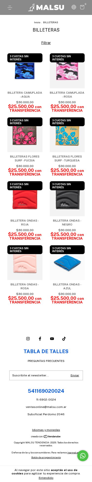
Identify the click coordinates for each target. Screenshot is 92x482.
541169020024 (46, 391)
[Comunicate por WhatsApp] (82, 455)
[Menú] (10, 8)
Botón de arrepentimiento (46, 457)
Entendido (46, 478)
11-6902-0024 (46, 399)
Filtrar (46, 43)
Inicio (37, 22)
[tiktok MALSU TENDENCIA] (64, 339)
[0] (81, 8)
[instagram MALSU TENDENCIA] (28, 339)
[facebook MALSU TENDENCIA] (40, 339)
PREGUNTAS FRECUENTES (46, 361)
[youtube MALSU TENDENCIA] (52, 339)
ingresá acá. (74, 452)
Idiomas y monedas (46, 430)
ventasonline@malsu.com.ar (46, 407)
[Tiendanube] (46, 437)
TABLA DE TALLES (46, 351)
